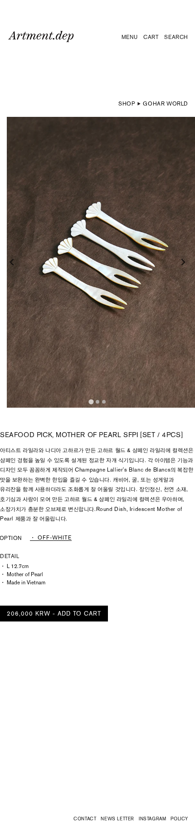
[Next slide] (183, 262)
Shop (126, 104)
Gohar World (165, 104)
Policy (179, 818)
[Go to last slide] (12, 262)
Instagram (152, 818)
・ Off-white (51, 538)
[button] (130, 37)
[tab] (90, 401)
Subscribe (146, 796)
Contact (84, 818)
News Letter (117, 818)
